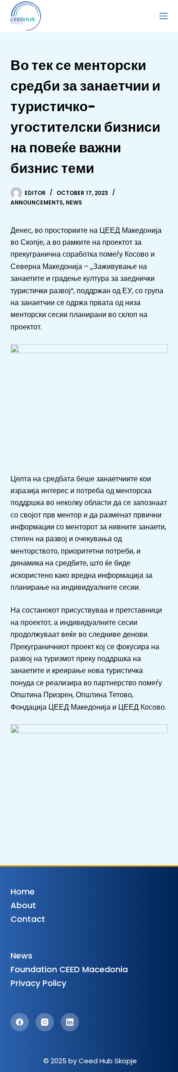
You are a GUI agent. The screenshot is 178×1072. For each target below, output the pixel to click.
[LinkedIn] (70, 1022)
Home (22, 891)
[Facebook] (19, 1022)
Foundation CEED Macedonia (69, 969)
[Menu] (163, 16)
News (74, 202)
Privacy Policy (38, 983)
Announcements (36, 202)
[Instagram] (45, 1022)
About (23, 905)
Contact (27, 919)
